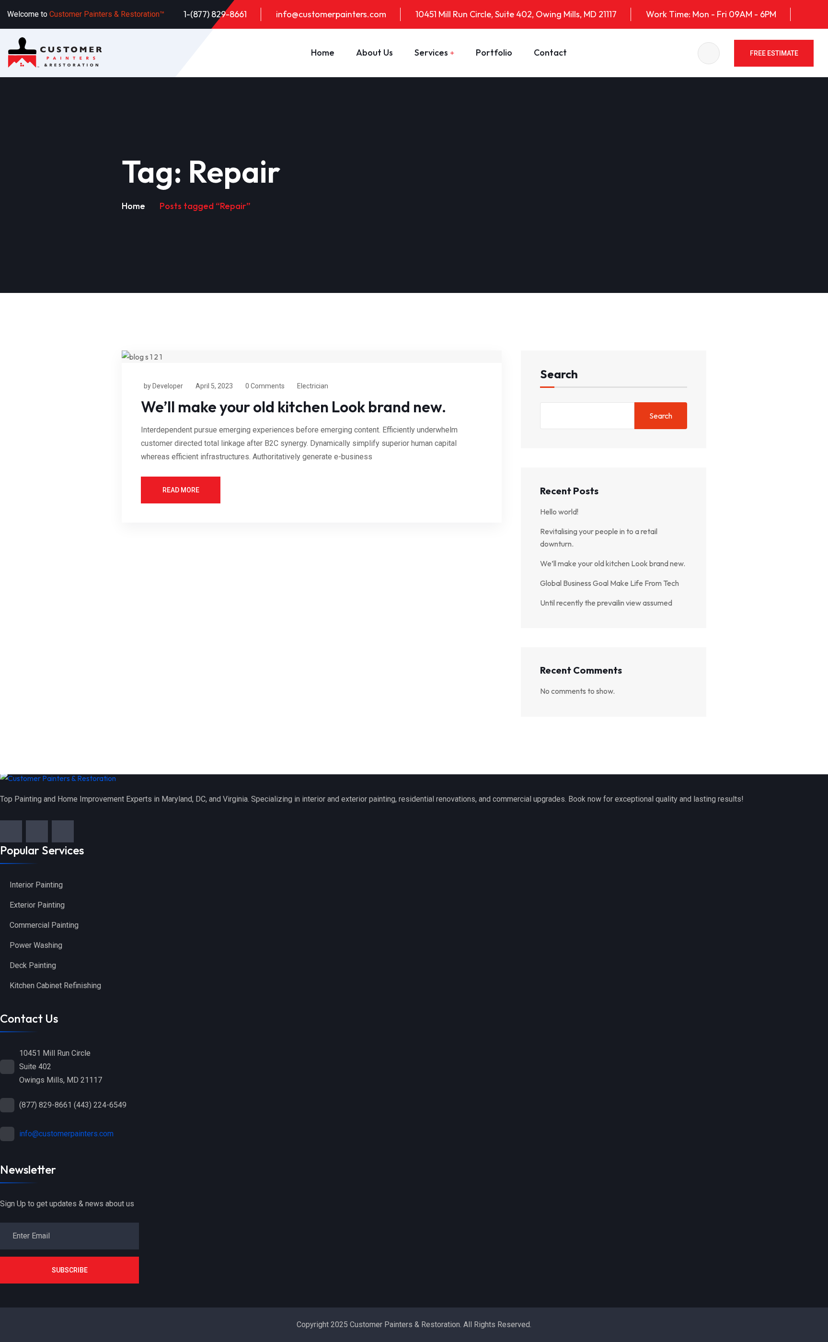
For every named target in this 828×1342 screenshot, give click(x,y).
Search (559, 374)
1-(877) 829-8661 (215, 14)
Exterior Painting (37, 905)
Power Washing (36, 945)
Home (322, 52)
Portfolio (494, 52)
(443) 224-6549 (100, 1104)
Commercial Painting (44, 925)
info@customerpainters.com (331, 14)
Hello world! (559, 511)
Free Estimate (774, 53)
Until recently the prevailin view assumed (606, 602)
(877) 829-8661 (45, 1104)
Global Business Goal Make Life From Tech (609, 583)
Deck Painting (33, 965)
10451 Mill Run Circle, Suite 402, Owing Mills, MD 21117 (516, 14)
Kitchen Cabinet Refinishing (55, 985)
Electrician (312, 386)
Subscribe (70, 1270)
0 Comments (265, 386)
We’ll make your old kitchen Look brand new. (293, 406)
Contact (550, 52)
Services (431, 52)
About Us (374, 52)
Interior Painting (36, 884)
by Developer (163, 386)
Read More (180, 490)
